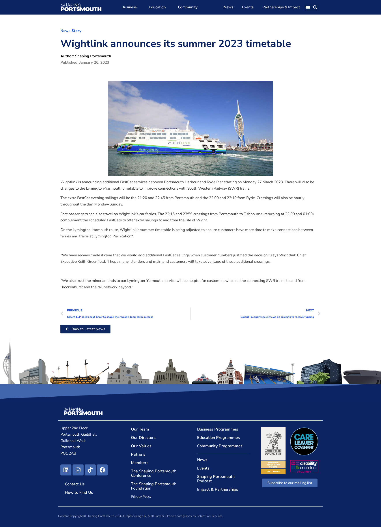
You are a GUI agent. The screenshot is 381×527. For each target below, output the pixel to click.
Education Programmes (218, 437)
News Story (70, 30)
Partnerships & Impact (281, 7)
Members (139, 462)
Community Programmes (220, 446)
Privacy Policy (141, 496)
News (228, 7)
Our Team (140, 429)
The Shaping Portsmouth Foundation (153, 486)
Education (157, 7)
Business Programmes (217, 429)
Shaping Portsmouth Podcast (216, 479)
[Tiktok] (90, 469)
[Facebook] (102, 469)
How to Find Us (79, 492)
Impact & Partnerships (217, 489)
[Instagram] (78, 469)
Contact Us (75, 484)
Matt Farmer (156, 516)
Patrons (138, 454)
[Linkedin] (65, 469)
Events (248, 7)
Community (188, 7)
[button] (308, 7)
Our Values (141, 446)
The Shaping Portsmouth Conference (153, 473)
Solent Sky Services (209, 516)
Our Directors (143, 437)
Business (129, 7)
